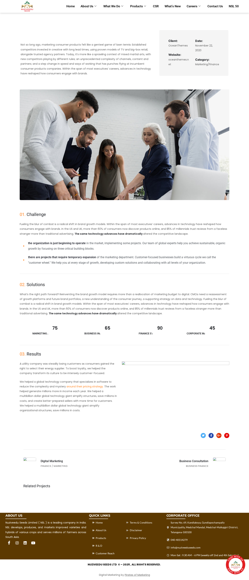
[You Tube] (33, 543)
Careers (192, 6)
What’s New (173, 6)
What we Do (111, 6)
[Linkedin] (25, 543)
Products (136, 6)
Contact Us (215, 6)
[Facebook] (9, 543)
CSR (156, 6)
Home (70, 6)
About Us (87, 6)
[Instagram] (17, 543)
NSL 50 (234, 6)
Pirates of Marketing (137, 575)
